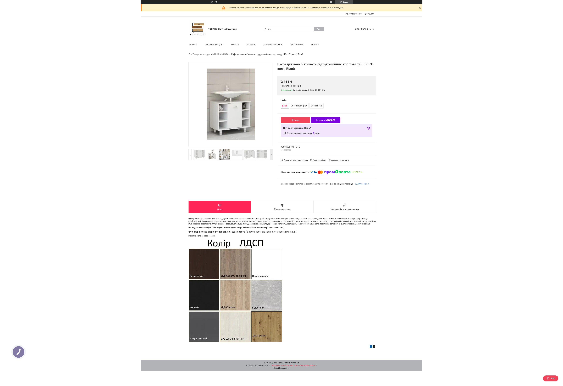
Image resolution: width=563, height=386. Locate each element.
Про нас (235, 44)
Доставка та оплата (272, 44)
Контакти (251, 44)
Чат (553, 378)
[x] (374, 347)
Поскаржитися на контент (282, 365)
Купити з (320, 120)
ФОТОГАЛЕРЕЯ (296, 44)
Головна (193, 44)
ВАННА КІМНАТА (220, 54)
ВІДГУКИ (315, 44)
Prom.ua (295, 363)
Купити (295, 120)
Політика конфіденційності (305, 365)
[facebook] (371, 347)
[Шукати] (319, 29)
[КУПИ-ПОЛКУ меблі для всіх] (198, 29)
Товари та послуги (213, 44)
